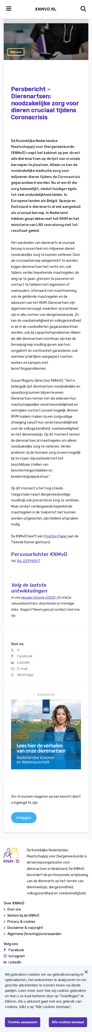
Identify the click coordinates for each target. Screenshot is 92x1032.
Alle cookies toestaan (68, 1022)
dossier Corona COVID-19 (40, 597)
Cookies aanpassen (22, 1022)
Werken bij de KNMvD (23, 915)
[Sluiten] (86, 972)
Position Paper (56, 536)
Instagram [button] (17, 956)
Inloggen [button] (23, 817)
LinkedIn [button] (15, 962)
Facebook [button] (16, 950)
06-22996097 (28, 561)
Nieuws (15, 52)
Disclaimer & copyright (25, 928)
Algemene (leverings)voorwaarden (34, 934)
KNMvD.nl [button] (46, 9)
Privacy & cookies (21, 922)
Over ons (14, 909)
